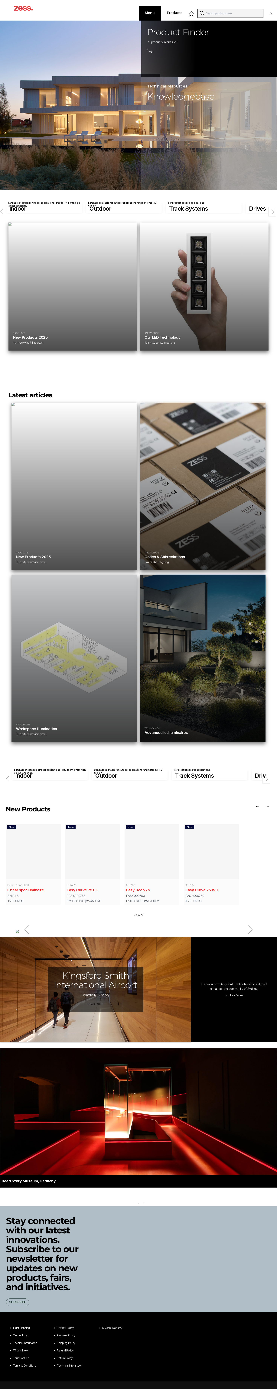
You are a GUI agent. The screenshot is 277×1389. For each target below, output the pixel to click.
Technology (20, 1335)
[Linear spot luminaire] (33, 852)
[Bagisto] (28, 10)
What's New (20, 1350)
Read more (95, 1003)
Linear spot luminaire (25, 890)
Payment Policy (66, 1335)
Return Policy (65, 1358)
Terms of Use (21, 1358)
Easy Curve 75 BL (82, 890)
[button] (271, 13)
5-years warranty (112, 1327)
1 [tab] (133, 1203)
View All (138, 915)
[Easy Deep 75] (152, 852)
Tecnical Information (25, 1342)
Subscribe (17, 1302)
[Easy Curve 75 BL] (92, 852)
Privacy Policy (65, 1327)
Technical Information (69, 1365)
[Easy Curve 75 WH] (211, 852)
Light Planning (21, 1327)
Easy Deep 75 (138, 890)
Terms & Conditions (24, 1365)
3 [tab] (144, 1203)
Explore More (234, 995)
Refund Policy (65, 1350)
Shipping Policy (66, 1342)
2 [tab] (138, 1203)
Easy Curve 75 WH (201, 890)
